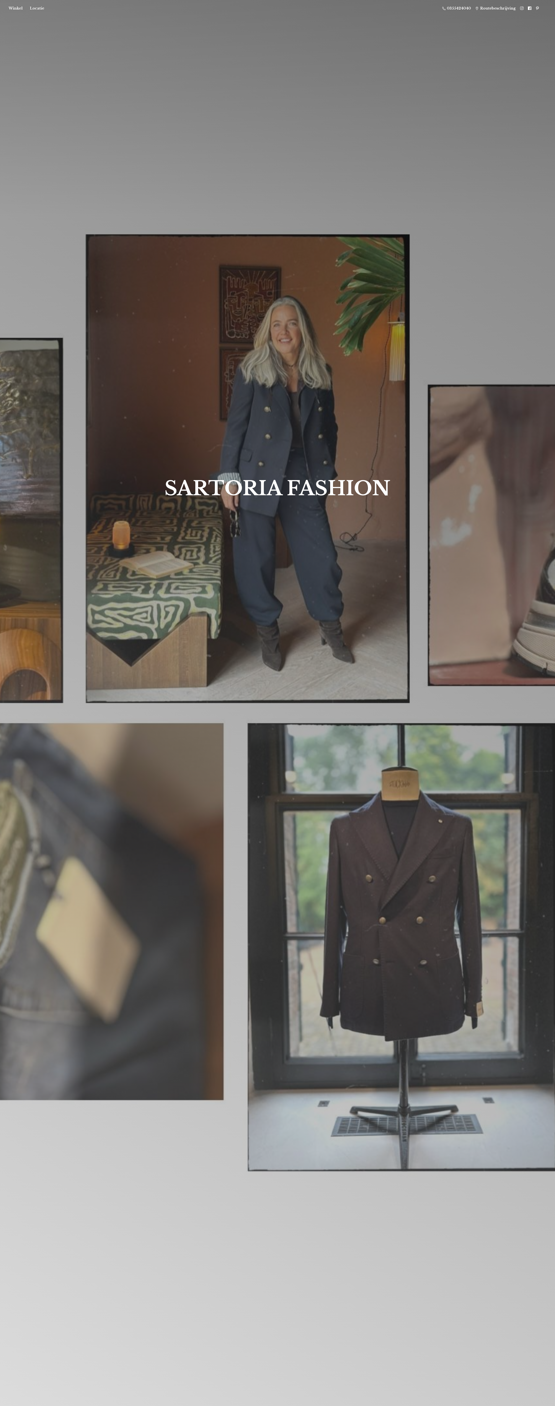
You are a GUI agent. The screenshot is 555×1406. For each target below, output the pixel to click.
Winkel (16, 8)
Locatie (37, 8)
